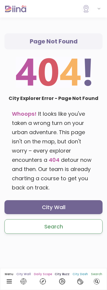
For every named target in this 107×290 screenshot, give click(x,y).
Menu (9, 274)
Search (53, 226)
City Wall (53, 207)
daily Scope (43, 274)
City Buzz (62, 274)
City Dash (80, 274)
